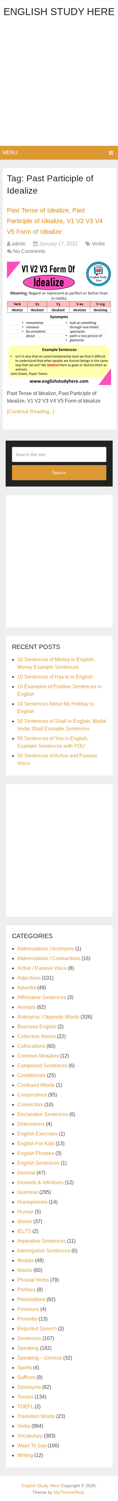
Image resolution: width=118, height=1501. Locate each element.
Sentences (29, 1338)
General (26, 1172)
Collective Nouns (36, 1036)
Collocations (31, 1046)
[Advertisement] (59, 84)
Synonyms (29, 1387)
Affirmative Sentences (41, 997)
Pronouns (28, 1309)
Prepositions (31, 1299)
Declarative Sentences (42, 1114)
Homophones (32, 1202)
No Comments (29, 251)
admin (18, 243)
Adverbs (26, 987)
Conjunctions (32, 1094)
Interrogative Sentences (43, 1250)
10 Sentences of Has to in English (55, 676)
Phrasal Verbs (33, 1280)
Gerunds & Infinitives (40, 1182)
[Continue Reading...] (30, 411)
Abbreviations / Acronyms (45, 948)
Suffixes (26, 1377)
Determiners (31, 1124)
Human (25, 1211)
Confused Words (36, 1085)
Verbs (98, 243)
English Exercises (37, 1133)
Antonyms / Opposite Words (48, 1017)
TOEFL (25, 1406)
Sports (24, 1367)
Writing (25, 1455)
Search (59, 472)
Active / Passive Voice (42, 968)
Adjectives (29, 978)
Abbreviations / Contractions (48, 958)
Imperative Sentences (41, 1241)
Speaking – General (39, 1358)
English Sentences (38, 1163)
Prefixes (26, 1289)
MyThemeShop (69, 1492)
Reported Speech (37, 1328)
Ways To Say (31, 1445)
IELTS (24, 1231)
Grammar (27, 1192)
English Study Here (59, 11)
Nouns (24, 1270)
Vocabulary (29, 1435)
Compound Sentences (42, 1065)
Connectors (30, 1104)
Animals (26, 1007)
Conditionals (31, 1075)
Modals (25, 1260)
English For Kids (35, 1143)
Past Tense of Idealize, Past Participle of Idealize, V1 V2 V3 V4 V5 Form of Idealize (55, 221)
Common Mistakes (38, 1055)
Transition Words (36, 1416)
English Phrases (35, 1153)
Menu (10, 152)
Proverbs (27, 1319)
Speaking (28, 1348)
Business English (36, 1026)
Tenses (25, 1396)
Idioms (24, 1221)
